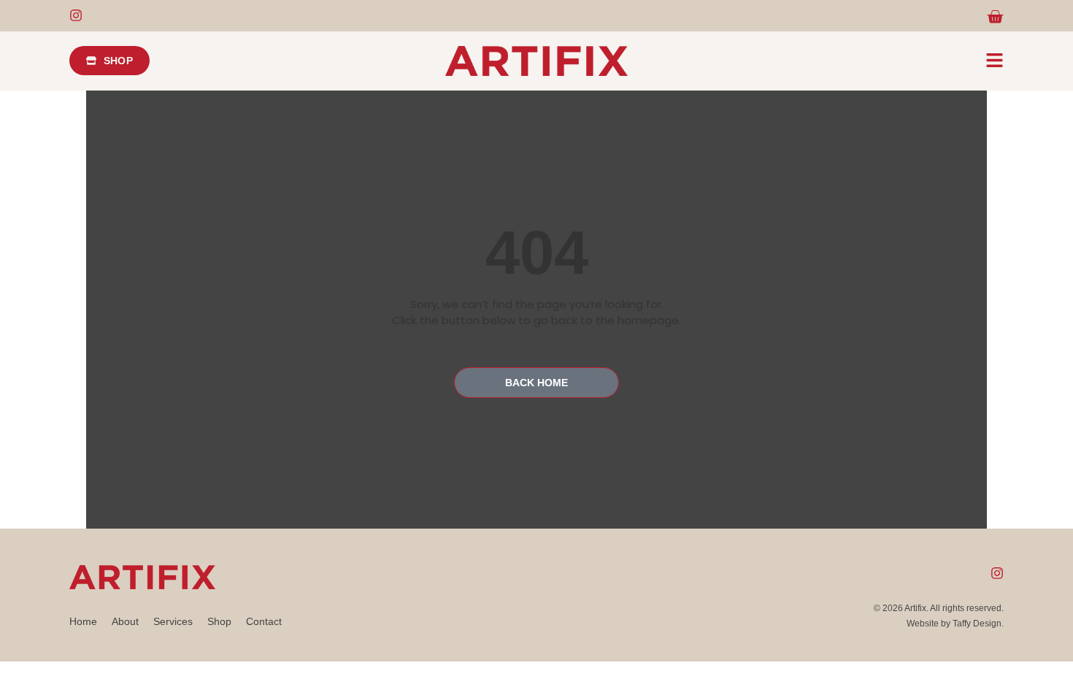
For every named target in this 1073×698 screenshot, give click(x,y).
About (125, 621)
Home (83, 621)
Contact (264, 621)
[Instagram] (75, 15)
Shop (219, 621)
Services (173, 621)
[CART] (995, 17)
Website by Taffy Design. (955, 623)
